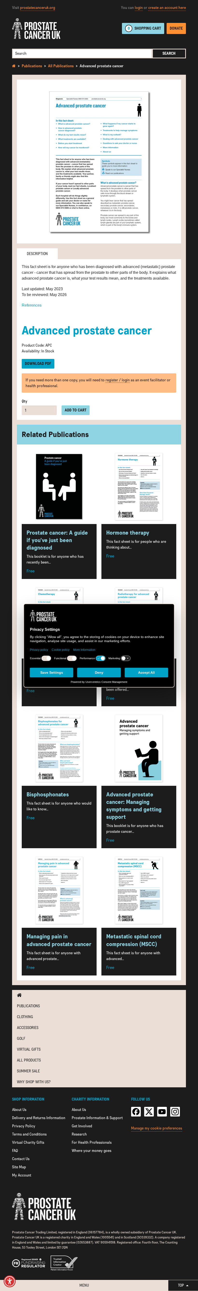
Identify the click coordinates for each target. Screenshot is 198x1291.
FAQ (15, 1150)
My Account (21, 1175)
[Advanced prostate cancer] (99, 161)
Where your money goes (91, 1150)
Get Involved (82, 1126)
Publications (32, 65)
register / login (118, 380)
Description (37, 253)
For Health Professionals (92, 1142)
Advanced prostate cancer (101, 65)
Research (79, 1134)
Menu (84, 1285)
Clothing (25, 1016)
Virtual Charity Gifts (28, 1142)
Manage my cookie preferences (156, 1128)
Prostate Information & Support (97, 1117)
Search (169, 53)
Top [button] (181, 1285)
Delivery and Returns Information (38, 1117)
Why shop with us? (33, 1081)
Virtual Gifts (29, 1049)
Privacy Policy (23, 1126)
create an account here (167, 7)
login (139, 7)
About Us (19, 1109)
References (32, 305)
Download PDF (38, 363)
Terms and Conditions (29, 1134)
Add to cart (75, 410)
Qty (24, 401)
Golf (21, 1038)
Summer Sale (28, 1071)
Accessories (27, 1027)
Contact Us (20, 1158)
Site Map (19, 1167)
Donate (176, 28)
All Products (29, 1060)
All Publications (61, 65)
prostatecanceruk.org (37, 7)
